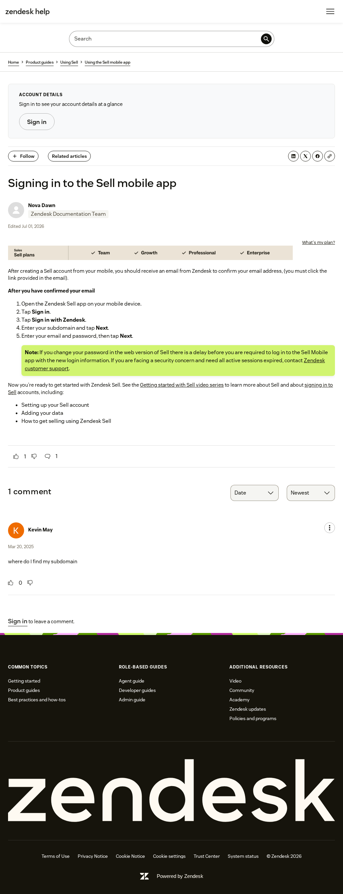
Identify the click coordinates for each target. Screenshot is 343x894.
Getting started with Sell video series (182, 385)
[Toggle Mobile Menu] (330, 11)
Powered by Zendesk (180, 876)
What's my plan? (318, 242)
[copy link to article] (329, 156)
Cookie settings (169, 856)
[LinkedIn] (293, 156)
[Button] (16, 456)
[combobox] (254, 493)
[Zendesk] (171, 791)
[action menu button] (329, 527)
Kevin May (40, 529)
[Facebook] (317, 156)
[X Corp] (305, 156)
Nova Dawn (41, 205)
